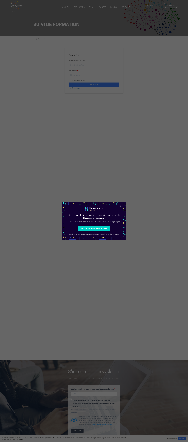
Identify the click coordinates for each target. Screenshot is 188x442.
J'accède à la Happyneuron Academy (94, 228)
